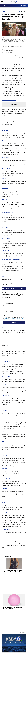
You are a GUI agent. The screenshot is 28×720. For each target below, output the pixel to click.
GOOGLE (4, 276)
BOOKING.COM (6, 118)
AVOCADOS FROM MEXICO (9, 100)
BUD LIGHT (5, 130)
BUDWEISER (5, 140)
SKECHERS (5, 469)
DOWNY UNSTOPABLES (8, 212)
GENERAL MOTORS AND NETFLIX (11, 260)
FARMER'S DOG (6, 250)
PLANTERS (4, 410)
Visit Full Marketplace (21, 556)
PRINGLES (4, 431)
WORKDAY (4, 537)
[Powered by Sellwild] (23, 632)
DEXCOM (4, 178)
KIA (3, 348)
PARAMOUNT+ (6, 376)
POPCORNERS (5, 420)
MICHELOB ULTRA (7, 361)
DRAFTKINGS (5, 227)
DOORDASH (5, 188)
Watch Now (24, 1)
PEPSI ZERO (5, 395)
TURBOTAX (5, 502)
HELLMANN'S (5, 327)
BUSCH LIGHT (5, 157)
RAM (3, 441)
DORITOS (4, 199)
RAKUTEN (4, 455)
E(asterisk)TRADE (6, 239)
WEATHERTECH (6, 529)
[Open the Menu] (2, 1)
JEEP (3, 339)
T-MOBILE (4, 488)
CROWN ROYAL (6, 168)
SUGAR (10, 395)
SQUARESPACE (6, 478)
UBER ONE (4, 512)
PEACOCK (4, 384)
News (3, 11)
